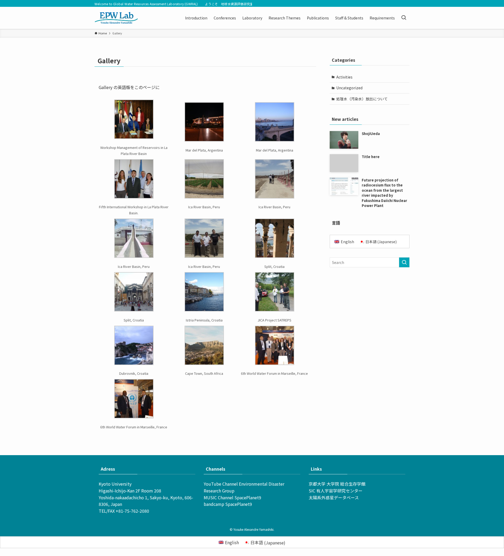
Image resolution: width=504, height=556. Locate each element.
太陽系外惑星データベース (334, 497)
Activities (344, 77)
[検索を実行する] (404, 262)
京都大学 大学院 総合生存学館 (337, 484)
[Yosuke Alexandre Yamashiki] (116, 18)
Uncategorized (349, 87)
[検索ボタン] (404, 18)
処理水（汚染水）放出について (362, 98)
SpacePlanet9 (247, 497)
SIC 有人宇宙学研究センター (336, 490)
